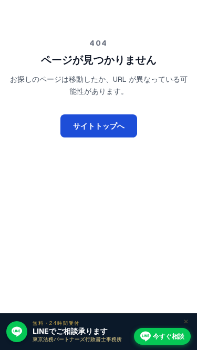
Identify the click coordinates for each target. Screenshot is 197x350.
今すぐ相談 (168, 336)
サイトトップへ (99, 126)
